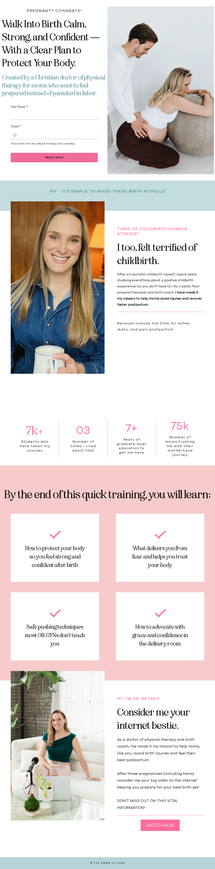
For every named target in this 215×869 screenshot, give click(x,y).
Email (16, 126)
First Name (19, 106)
